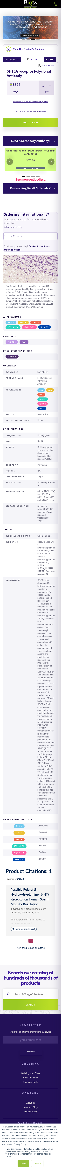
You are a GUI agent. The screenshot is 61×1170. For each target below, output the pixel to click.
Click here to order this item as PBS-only (31, 111)
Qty (47, 92)
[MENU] (4, 4)
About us (30, 1103)
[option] (30, 282)
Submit (31, 1051)
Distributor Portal (30, 1082)
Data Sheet (48, 65)
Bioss (30, 4)
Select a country (12, 227)
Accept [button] (23, 1163)
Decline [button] (37, 1163)
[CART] (56, 5)
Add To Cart (30, 168)
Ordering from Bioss (30, 1073)
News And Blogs (30, 1107)
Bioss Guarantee (30, 1078)
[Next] (51, 161)
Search (30, 1004)
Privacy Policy (30, 1112)
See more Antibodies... (31, 179)
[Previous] (10, 161)
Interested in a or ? (30, 102)
